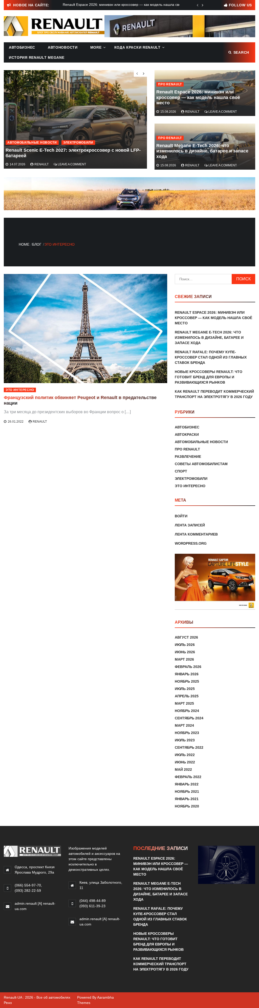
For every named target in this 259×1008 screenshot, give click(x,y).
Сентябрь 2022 (189, 747)
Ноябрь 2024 (187, 711)
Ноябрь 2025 (187, 681)
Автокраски (187, 434)
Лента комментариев (196, 534)
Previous (197, 5)
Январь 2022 (187, 784)
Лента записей (190, 525)
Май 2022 (183, 769)
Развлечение (188, 456)
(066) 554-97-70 (28, 885)
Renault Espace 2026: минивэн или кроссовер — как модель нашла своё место (198, 97)
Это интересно (20, 390)
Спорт (181, 471)
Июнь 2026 (185, 652)
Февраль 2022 (188, 777)
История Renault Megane (36, 57)
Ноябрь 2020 (187, 806)
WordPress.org (191, 543)
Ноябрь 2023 (187, 733)
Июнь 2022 (185, 762)
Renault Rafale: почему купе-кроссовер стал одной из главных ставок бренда (211, 357)
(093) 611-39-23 (92, 906)
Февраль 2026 (188, 666)
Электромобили (78, 142)
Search (241, 52)
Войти (181, 516)
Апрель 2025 (187, 696)
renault (192, 111)
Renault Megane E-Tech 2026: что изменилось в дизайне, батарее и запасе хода (202, 151)
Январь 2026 (187, 674)
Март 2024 (184, 725)
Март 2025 (184, 703)
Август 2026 (186, 637)
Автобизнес (22, 47)
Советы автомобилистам (201, 464)
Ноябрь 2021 (187, 791)
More (96, 47)
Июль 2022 (185, 755)
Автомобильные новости (32, 142)
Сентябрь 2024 (189, 718)
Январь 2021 (187, 799)
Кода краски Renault (137, 47)
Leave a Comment (222, 111)
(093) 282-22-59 (28, 890)
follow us (240, 5)
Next (202, 5)
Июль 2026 (185, 644)
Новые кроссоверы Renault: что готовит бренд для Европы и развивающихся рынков (208, 377)
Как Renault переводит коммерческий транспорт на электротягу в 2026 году (160, 964)
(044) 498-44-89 (92, 901)
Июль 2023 (185, 740)
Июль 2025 (185, 688)
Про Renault (170, 84)
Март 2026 (184, 659)
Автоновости (63, 47)
